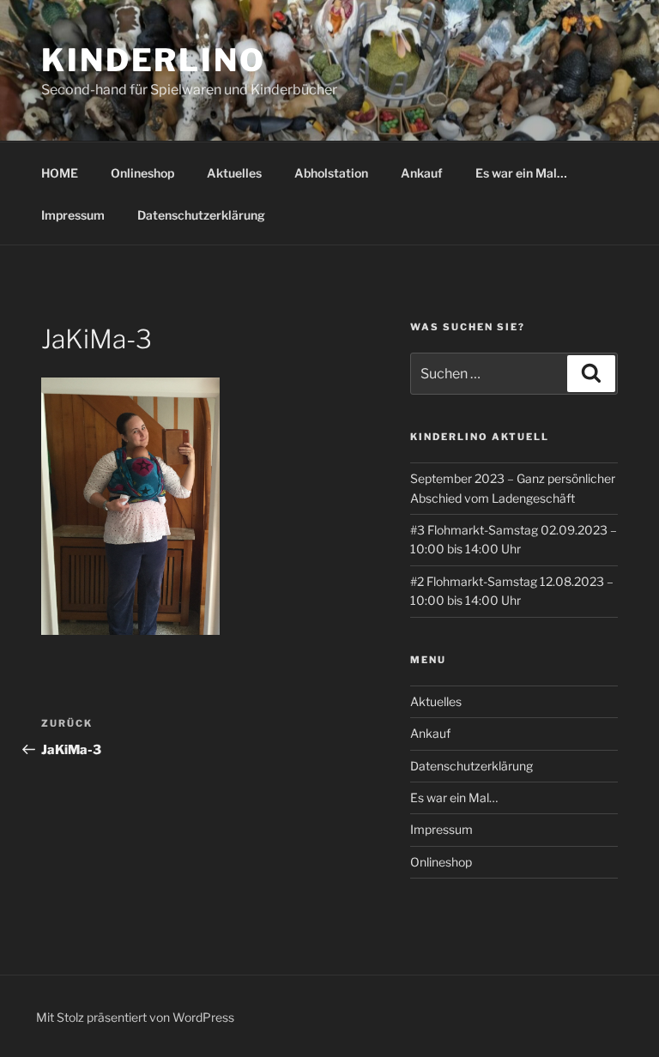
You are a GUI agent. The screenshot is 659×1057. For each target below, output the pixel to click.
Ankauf (422, 173)
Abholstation (331, 173)
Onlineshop (142, 173)
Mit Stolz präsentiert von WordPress (135, 1017)
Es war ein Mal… (521, 173)
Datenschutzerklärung (201, 215)
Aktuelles (234, 173)
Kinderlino (153, 60)
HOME (59, 173)
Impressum (73, 215)
